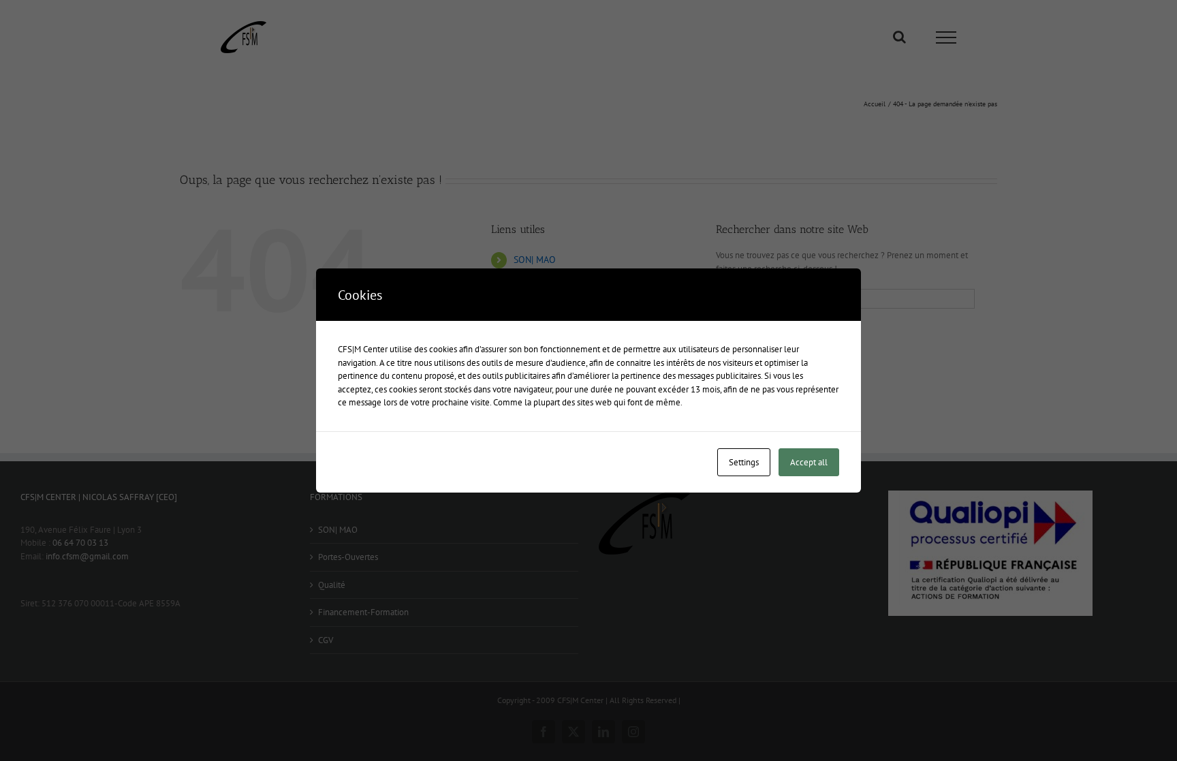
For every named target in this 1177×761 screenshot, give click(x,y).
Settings (744, 462)
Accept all (809, 462)
